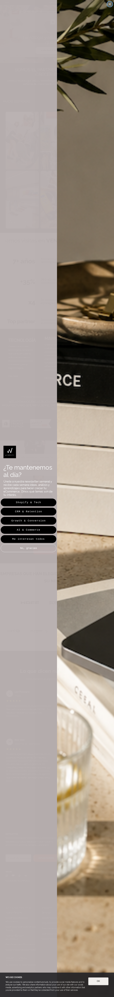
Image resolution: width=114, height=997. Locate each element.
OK (98, 981)
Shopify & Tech (28, 502)
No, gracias (28, 548)
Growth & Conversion (28, 520)
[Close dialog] (110, 4)
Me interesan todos (28, 539)
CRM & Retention (28, 511)
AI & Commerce (28, 530)
